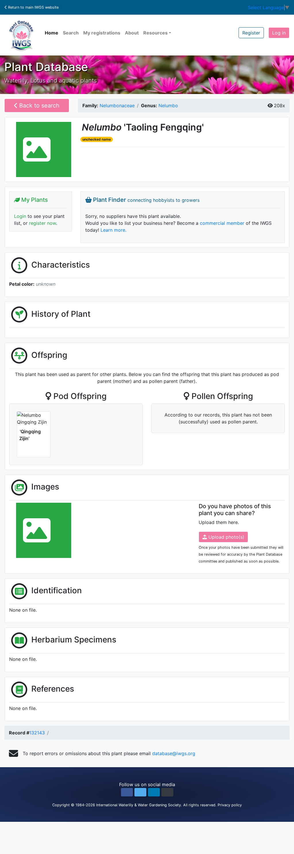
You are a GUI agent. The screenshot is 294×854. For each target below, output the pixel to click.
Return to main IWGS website (33, 7)
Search (71, 33)
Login (20, 216)
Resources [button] (155, 33)
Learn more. (113, 230)
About (132, 33)
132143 (37, 733)
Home (51, 33)
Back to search (38, 105)
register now (42, 223)
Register (251, 33)
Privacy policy (230, 805)
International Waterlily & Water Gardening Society (138, 805)
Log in (279, 33)
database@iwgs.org (173, 753)
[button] (127, 792)
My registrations (101, 33)
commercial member (222, 223)
